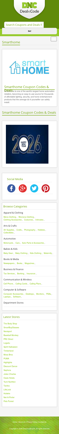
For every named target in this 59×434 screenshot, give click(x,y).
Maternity (48, 253)
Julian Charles (10, 374)
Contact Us (42, 422)
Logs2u (7, 343)
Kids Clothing (35, 253)
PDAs (48, 293)
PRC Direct (8, 339)
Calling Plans (35, 283)
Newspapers (9, 263)
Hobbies (41, 229)
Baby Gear (8, 253)
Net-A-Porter (9, 397)
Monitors (40, 293)
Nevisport (8, 331)
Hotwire (7, 393)
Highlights (8, 362)
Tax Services (9, 273)
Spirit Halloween (11, 346)
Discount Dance (10, 366)
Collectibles (8, 232)
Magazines (29, 263)
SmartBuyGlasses (11, 327)
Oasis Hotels (9, 377)
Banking (20, 273)
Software (17, 296)
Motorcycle (8, 242)
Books (19, 263)
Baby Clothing (21, 253)
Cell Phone (8, 283)
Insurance (31, 273)
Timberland (8, 350)
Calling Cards (21, 283)
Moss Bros (8, 354)
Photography (29, 229)
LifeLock (7, 389)
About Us (21, 422)
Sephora (7, 370)
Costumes (28, 219)
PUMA (6, 358)
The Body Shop (10, 323)
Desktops (30, 293)
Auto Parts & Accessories (33, 242)
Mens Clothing (10, 216)
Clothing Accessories (13, 219)
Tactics (7, 385)
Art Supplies (9, 229)
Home (15, 422)
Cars (18, 242)
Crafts (19, 229)
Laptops (7, 296)
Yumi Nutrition (10, 381)
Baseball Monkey (11, 335)
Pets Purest (9, 401)
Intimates (39, 219)
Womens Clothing (26, 216)
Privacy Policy (31, 422)
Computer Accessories (13, 293)
